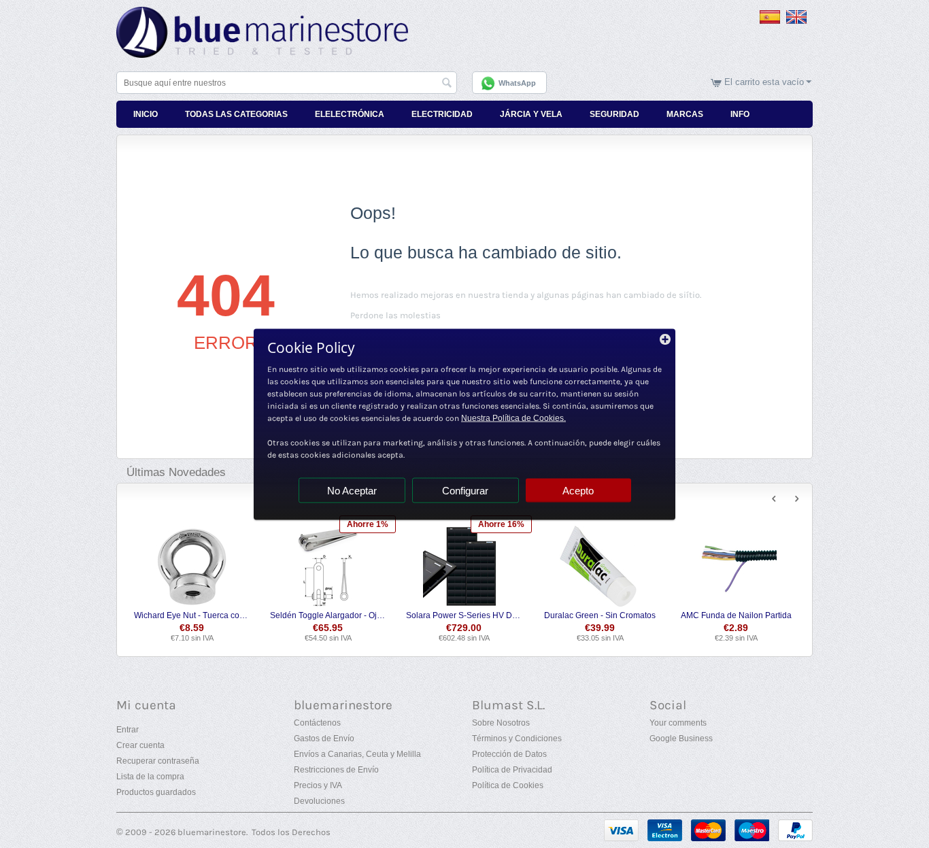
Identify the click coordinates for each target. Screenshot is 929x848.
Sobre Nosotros (501, 723)
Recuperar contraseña (157, 761)
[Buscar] (447, 83)
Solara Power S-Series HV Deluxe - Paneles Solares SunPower (464, 615)
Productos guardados (156, 792)
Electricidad (442, 114)
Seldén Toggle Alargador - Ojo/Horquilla (328, 615)
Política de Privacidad (512, 770)
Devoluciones (319, 801)
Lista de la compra (150, 776)
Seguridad (614, 114)
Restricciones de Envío (336, 770)
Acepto (578, 490)
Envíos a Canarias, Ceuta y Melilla (357, 754)
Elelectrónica (349, 114)
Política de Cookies (507, 785)
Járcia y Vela (531, 114)
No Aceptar (352, 490)
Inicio (145, 114)
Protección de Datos (509, 754)
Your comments (678, 723)
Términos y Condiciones (517, 738)
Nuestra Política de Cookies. (513, 417)
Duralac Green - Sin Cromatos (600, 615)
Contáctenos (317, 723)
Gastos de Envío (324, 738)
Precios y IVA (318, 785)
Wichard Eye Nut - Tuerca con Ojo (192, 615)
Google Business (681, 738)
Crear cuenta (140, 745)
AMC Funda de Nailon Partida (736, 615)
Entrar (127, 729)
